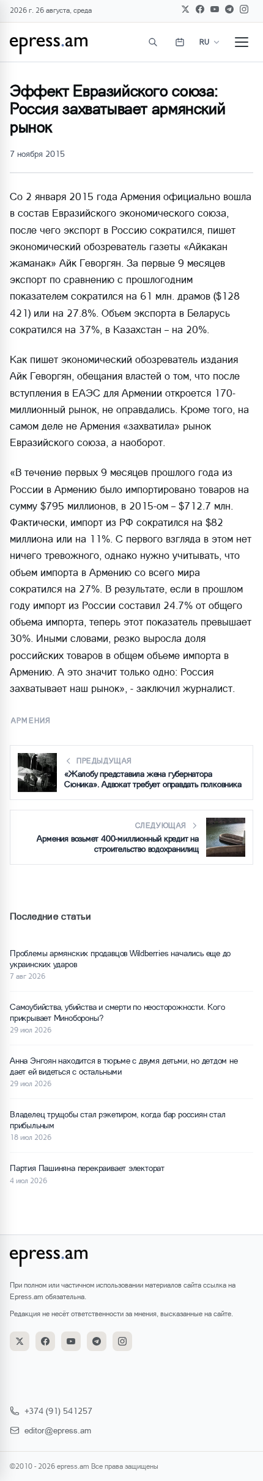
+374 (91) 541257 (58, 1410)
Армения (31, 720)
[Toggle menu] (241, 42)
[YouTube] (214, 9)
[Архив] (180, 42)
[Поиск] (153, 42)
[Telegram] (229, 9)
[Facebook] (200, 9)
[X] (185, 9)
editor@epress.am (57, 1430)
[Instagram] (244, 9)
